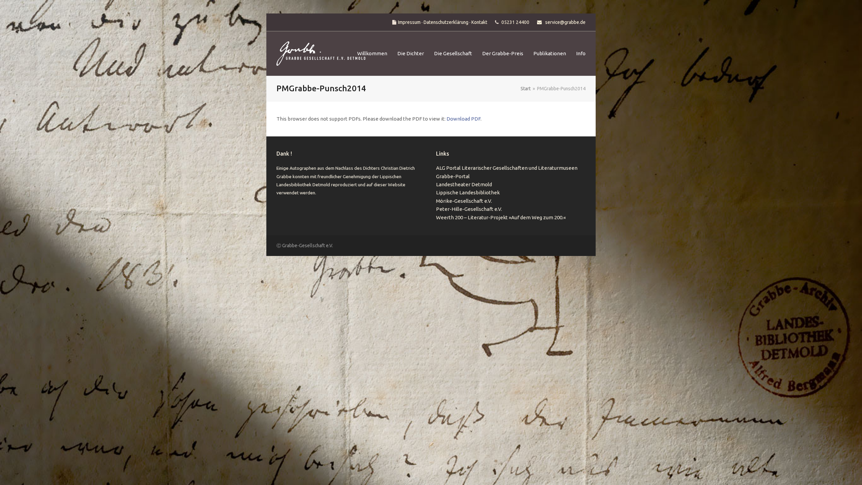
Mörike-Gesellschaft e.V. (464, 201)
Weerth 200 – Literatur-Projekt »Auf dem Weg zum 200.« (501, 217)
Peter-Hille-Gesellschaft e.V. (469, 209)
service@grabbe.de (565, 22)
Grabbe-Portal (453, 176)
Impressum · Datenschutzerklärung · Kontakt (442, 22)
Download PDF (463, 119)
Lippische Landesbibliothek (468, 192)
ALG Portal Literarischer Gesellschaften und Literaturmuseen (506, 168)
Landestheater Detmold (464, 184)
